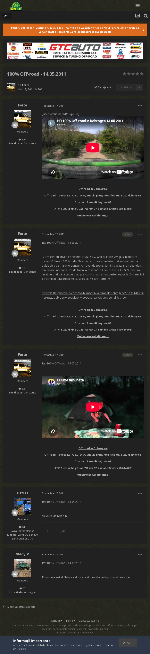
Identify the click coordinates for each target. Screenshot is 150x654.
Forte (25, 85)
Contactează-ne (89, 620)
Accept (130, 643)
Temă (70, 620)
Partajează (104, 87)
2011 (41, 89)
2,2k (23, 139)
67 (23, 588)
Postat (53, 105)
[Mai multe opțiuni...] (140, 105)
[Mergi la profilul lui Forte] (11, 87)
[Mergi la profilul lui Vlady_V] (22, 568)
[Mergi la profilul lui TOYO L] (22, 506)
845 (23, 527)
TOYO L (22, 493)
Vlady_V (22, 554)
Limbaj (56, 620)
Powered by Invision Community (75, 632)
